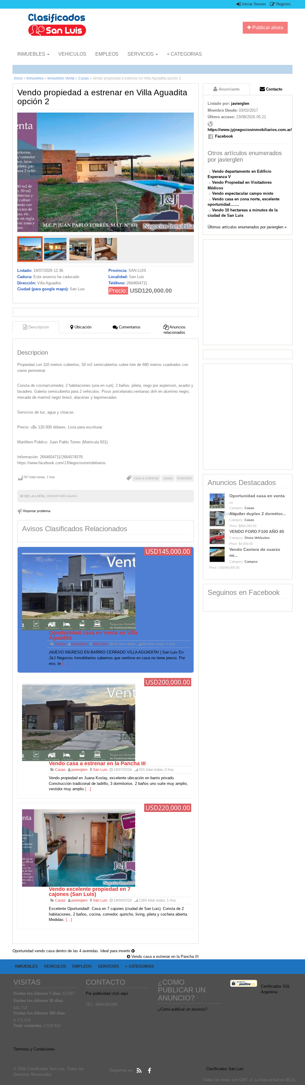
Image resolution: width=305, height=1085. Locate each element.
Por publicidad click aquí (107, 993)
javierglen (79, 644)
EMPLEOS (107, 54)
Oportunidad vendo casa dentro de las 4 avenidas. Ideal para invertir (72, 951)
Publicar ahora (267, 27)
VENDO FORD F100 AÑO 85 (256, 531)
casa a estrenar (146, 478)
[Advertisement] (248, 292)
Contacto (273, 89)
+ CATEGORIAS (184, 54)
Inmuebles (35, 78)
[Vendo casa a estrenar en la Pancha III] (78, 722)
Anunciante (228, 89)
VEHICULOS (72, 54)
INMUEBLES (31, 54)
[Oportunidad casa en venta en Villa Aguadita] (78, 591)
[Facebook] (149, 1070)
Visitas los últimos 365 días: (40, 1013)
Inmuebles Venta (60, 78)
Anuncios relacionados (175, 330)
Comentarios (129, 327)
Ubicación (82, 327)
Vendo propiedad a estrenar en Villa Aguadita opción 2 (102, 97)
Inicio (18, 78)
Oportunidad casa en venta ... (257, 498)
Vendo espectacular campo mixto (242, 193)
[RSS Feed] (139, 1070)
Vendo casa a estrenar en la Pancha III (97, 763)
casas (168, 478)
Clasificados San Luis (225, 1069)
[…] (65, 663)
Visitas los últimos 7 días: (38, 993)
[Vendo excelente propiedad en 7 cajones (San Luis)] (78, 847)
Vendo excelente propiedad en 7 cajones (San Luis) (89, 891)
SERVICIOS (141, 54)
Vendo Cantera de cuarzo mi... (254, 552)
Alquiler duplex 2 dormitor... (257, 513)
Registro (282, 4)
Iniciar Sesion (253, 4)
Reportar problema (36, 511)
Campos (251, 561)
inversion (184, 478)
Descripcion (38, 327)
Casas (83, 78)
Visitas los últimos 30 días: (39, 1000)
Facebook (224, 136)
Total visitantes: (28, 1025)
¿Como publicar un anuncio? (182, 1009)
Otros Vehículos (257, 538)
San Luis (100, 644)
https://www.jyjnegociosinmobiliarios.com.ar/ (250, 129)
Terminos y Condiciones (34, 1049)
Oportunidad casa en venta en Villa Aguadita (93, 635)
